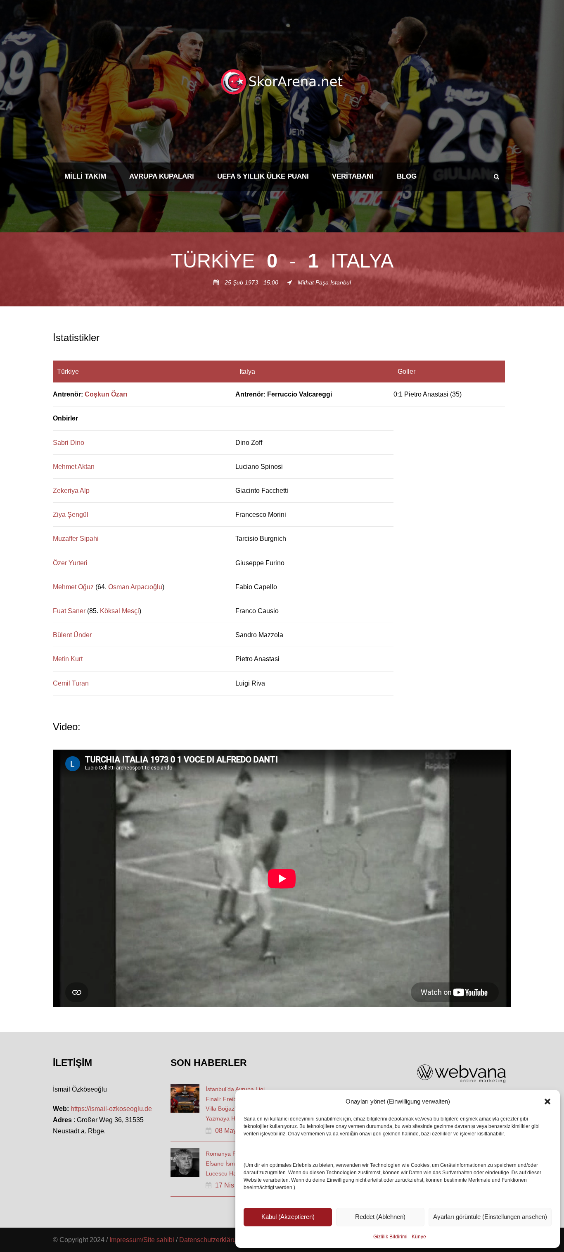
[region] (282, 528)
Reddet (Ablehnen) (380, 1216)
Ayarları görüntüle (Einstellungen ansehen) (490, 1216)
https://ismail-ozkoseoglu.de (111, 1108)
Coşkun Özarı (106, 394)
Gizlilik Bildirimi (390, 1237)
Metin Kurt (68, 658)
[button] (547, 1101)
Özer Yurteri (70, 562)
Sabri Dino (68, 442)
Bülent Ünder (72, 634)
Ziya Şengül (70, 514)
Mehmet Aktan (74, 466)
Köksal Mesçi (119, 610)
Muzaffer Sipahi (76, 538)
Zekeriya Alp (71, 490)
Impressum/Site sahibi (141, 1239)
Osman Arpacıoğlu (135, 586)
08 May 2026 (234, 1130)
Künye (419, 1237)
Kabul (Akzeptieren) (288, 1216)
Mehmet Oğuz (73, 586)
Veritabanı (353, 176)
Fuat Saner (69, 610)
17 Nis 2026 (233, 1185)
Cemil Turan (71, 683)
